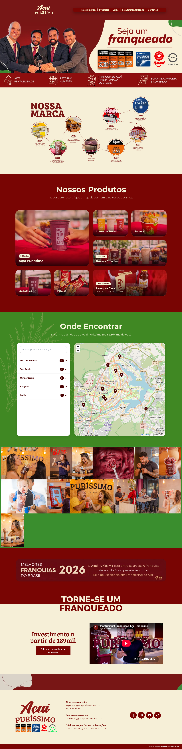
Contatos (153, 10)
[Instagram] (141, 715)
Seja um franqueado (133, 10)
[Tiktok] (157, 715)
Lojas (115, 10)
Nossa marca (88, 10)
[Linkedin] (149, 715)
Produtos (104, 10)
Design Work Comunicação (169, 747)
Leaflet (146, 435)
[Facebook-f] (133, 715)
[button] (3, 53)
